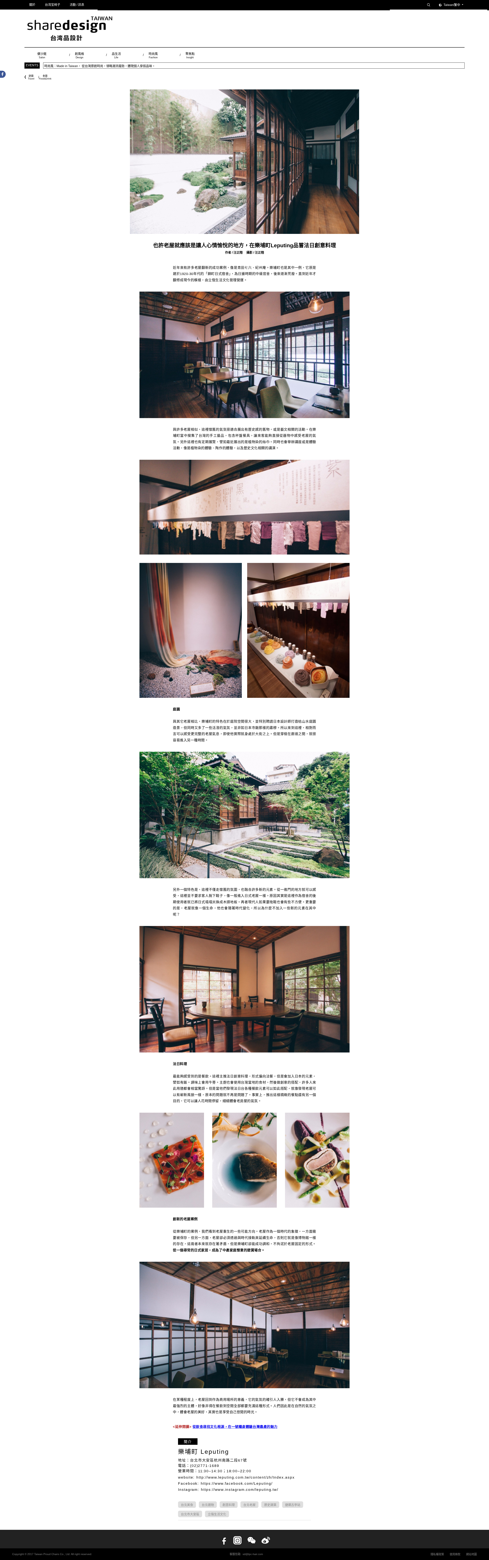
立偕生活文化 (217, 1514)
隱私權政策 (437, 1554)
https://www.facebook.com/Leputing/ (236, 1483)
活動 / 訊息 (77, 4)
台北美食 (187, 1504)
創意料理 (229, 1504)
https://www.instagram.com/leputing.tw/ (239, 1490)
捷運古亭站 (292, 1504)
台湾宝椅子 (52, 4)
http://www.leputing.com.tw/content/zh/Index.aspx (245, 1477)
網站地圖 (471, 1554)
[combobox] (454, 5)
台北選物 (208, 1504)
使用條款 (455, 1554)
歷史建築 (270, 1504)
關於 (32, 4)
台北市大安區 (190, 1514)
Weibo (266, 1540)
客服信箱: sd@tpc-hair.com (246, 1554)
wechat (251, 1540)
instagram (237, 1540)
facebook (223, 1540)
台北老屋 (249, 1504)
